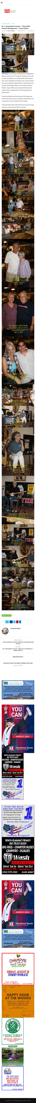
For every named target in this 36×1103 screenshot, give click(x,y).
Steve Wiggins (11, 30)
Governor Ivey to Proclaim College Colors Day (18, 663)
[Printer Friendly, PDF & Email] (7, 615)
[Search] (34, 2)
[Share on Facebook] (11, 621)
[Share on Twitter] (14, 621)
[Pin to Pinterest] (17, 621)
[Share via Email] (20, 621)
